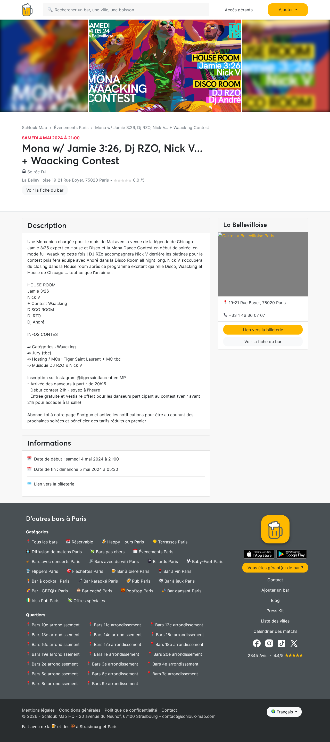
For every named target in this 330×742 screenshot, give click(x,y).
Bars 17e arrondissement (117, 644)
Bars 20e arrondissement (177, 654)
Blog (275, 600)
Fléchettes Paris (87, 571)
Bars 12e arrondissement (178, 624)
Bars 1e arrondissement (116, 654)
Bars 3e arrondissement (114, 664)
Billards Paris (165, 561)
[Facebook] (257, 643)
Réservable (81, 541)
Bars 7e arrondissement (174, 673)
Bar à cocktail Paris (49, 581)
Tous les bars (43, 541)
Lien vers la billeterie (54, 484)
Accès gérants (239, 9)
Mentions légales (38, 710)
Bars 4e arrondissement (175, 664)
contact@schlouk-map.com (189, 716)
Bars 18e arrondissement (178, 644)
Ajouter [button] (286, 9)
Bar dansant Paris (183, 590)
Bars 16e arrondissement (55, 644)
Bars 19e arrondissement (55, 654)
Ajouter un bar (275, 590)
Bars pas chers (110, 551)
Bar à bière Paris (132, 571)
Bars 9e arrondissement (114, 683)
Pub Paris (140, 581)
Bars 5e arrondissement (54, 673)
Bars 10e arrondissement (55, 624)
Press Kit (275, 610)
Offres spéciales (88, 600)
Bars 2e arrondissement (54, 664)
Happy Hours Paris (125, 541)
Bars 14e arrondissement (117, 634)
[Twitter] (294, 643)
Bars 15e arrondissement (179, 634)
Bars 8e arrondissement (54, 683)
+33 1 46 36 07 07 (246, 315)
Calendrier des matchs (275, 631)
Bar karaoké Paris (100, 581)
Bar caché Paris (96, 590)
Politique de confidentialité (131, 710)
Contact (275, 579)
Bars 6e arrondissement (114, 673)
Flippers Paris (44, 571)
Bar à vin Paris (176, 571)
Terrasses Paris (172, 541)
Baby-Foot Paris (207, 561)
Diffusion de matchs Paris (56, 551)
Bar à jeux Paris (179, 581)
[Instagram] (269, 643)
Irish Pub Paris (44, 600)
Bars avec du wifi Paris (116, 561)
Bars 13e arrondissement (55, 634)
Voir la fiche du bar (44, 190)
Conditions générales (79, 710)
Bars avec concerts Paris (55, 561)
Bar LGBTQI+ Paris (49, 590)
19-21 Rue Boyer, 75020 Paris (256, 302)
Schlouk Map (34, 127)
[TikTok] (281, 643)
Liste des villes (275, 621)
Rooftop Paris (139, 590)
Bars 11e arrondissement (117, 624)
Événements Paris (71, 127)
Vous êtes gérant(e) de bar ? (275, 567)
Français (284, 711)
